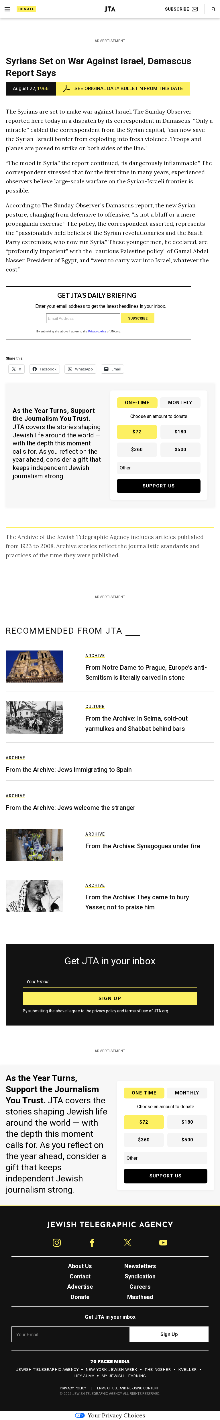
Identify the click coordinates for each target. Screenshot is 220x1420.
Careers (140, 1286)
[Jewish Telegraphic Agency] (110, 1227)
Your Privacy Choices (116, 1415)
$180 (180, 432)
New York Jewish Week (111, 1369)
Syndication (140, 1276)
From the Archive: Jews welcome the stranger (70, 807)
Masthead (140, 1297)
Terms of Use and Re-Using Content (127, 1388)
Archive (95, 655)
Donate (26, 9)
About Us (80, 1266)
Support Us (159, 486)
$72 (137, 432)
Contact (80, 1276)
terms (130, 1011)
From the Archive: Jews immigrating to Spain (69, 769)
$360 (137, 449)
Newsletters (140, 1266)
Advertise (80, 1286)
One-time (137, 402)
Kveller (187, 1369)
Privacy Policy (73, 1388)
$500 (180, 449)
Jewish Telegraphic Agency (47, 1369)
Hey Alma (84, 1375)
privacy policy (104, 1011)
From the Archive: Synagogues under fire (142, 846)
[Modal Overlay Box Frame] (98, 313)
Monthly (180, 402)
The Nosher (157, 1369)
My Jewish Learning (123, 1375)
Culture (95, 706)
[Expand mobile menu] (7, 9)
